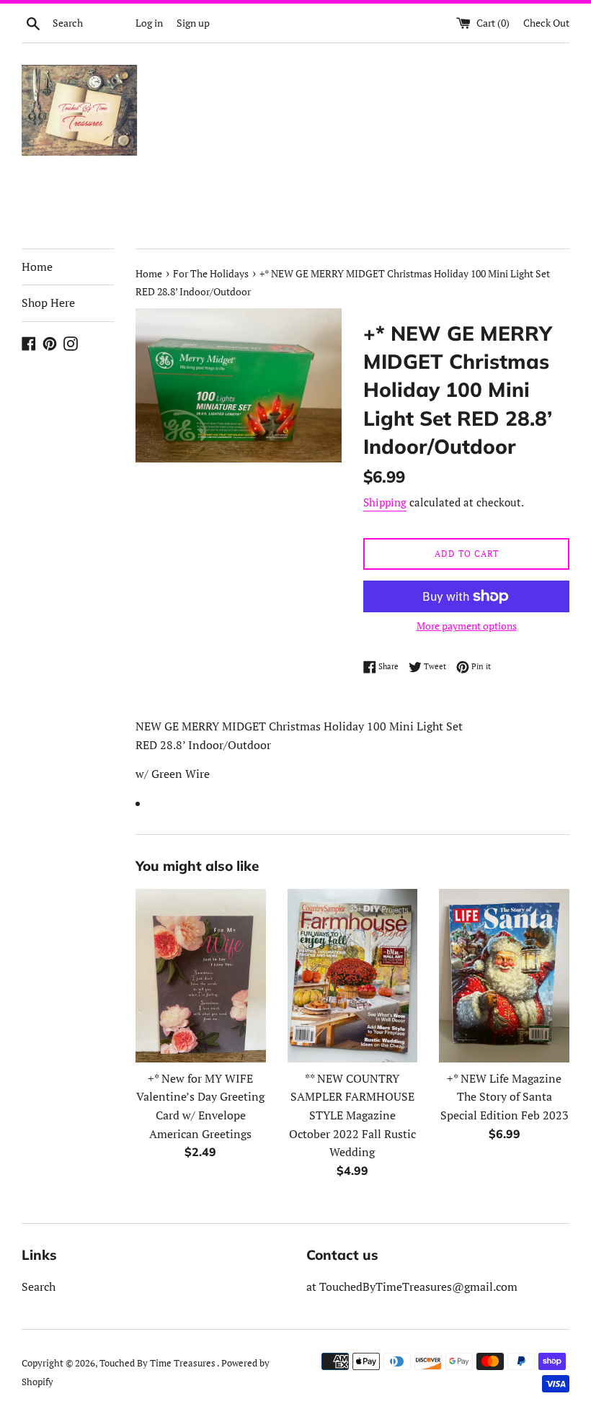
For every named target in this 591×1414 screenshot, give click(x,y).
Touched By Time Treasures (158, 1363)
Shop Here (48, 302)
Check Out (546, 23)
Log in (149, 23)
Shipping (384, 502)
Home (37, 266)
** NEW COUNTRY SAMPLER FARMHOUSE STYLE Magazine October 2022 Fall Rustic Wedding (352, 1115)
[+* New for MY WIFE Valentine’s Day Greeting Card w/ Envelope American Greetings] (200, 975)
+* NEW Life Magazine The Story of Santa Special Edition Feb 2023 (504, 1096)
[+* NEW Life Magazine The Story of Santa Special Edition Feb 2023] (504, 975)
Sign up (193, 23)
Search (38, 1286)
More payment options (467, 625)
